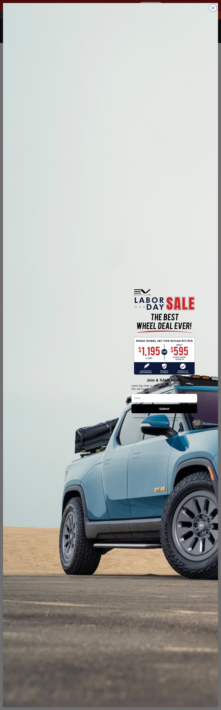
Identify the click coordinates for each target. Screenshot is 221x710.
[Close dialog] (213, 8)
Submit (164, 408)
